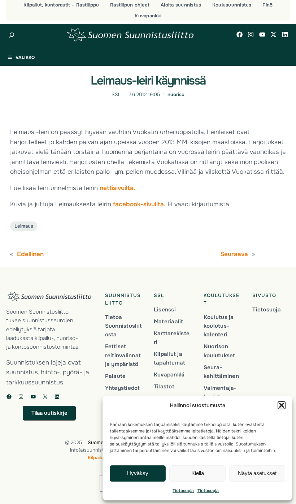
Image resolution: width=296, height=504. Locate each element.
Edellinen (30, 254)
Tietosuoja (183, 491)
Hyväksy (137, 473)
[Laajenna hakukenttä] (11, 35)
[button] (281, 405)
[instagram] (251, 34)
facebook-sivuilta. (139, 204)
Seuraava (234, 254)
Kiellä (197, 473)
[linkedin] (285, 34)
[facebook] (239, 34)
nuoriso (175, 94)
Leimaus (23, 226)
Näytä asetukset (257, 473)
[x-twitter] (273, 34)
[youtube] (262, 34)
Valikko (25, 57)
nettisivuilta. (117, 188)
